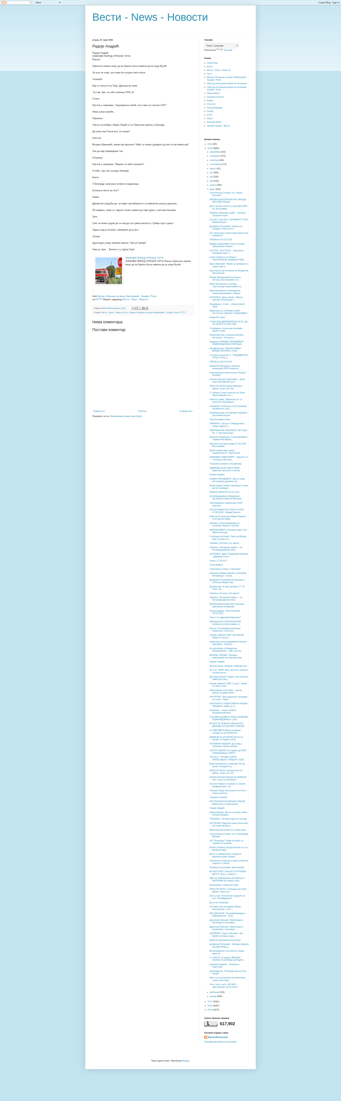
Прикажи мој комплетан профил (220, 1042)
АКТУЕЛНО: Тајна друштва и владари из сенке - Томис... (228, 698)
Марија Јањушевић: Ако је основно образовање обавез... (227, 245)
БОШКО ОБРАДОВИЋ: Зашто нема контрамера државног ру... (227, 480)
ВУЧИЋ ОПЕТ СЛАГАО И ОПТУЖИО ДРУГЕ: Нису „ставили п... (228, 872)
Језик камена (216, 565)
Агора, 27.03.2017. (219, 560)
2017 (210, 1001)
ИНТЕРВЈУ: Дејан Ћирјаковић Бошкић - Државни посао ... (229, 555)
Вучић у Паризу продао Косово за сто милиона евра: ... (229, 848)
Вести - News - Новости (150, 17)
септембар (215, 164)
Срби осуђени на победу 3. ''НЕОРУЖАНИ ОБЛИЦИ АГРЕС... (228, 258)
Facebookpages (215, 108)
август (213, 168)
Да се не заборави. (219, 902)
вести (210, 66)
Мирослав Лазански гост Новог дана (228, 830)
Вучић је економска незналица (225, 940)
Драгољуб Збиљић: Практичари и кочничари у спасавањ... (226, 921)
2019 (210, 144)
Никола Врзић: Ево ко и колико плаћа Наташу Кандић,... (228, 813)
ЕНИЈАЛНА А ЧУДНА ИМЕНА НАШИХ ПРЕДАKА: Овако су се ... (229, 704)
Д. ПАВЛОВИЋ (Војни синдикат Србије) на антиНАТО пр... (225, 731)
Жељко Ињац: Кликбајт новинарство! (228, 666)
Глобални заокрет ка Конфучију (226, 464)
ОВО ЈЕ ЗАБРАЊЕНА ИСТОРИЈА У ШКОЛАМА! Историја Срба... (227, 879)
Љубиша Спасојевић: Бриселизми (227, 867)
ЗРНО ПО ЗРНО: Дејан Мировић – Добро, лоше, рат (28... (227, 387)
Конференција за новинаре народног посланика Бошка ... (228, 413)
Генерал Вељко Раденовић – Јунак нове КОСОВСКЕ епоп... (227, 380)
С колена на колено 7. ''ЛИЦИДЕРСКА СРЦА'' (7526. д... (229, 356)
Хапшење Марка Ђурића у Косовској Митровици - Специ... (228, 574)
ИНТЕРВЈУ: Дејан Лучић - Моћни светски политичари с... (226, 298)
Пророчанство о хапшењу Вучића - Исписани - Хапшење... (227, 336)
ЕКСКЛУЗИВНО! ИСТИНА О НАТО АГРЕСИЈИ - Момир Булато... (227, 510)
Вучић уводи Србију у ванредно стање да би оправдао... (229, 486)
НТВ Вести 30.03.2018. (221, 239)
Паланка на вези (215, 97)
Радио (210, 100)
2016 (210, 1005)
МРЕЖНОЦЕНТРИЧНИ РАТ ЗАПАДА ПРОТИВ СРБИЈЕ (228, 200)
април (213, 185)
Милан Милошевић (218, 1037)
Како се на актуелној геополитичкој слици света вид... (227, 978)
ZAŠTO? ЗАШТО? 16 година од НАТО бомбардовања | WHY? (228, 751)
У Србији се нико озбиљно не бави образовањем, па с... (227, 393)
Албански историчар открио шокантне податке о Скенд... (229, 861)
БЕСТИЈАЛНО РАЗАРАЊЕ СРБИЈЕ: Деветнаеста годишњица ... (228, 802)
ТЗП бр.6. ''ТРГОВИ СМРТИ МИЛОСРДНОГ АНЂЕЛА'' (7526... (227, 758)
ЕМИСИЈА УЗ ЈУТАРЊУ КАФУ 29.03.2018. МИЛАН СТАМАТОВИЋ (228, 312)
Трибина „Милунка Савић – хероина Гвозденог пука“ (228, 214)
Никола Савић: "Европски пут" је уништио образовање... (226, 400)
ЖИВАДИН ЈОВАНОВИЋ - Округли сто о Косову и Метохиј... (229, 458)
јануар (213, 996)
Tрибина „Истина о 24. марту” (225, 543)
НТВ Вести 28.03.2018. (221, 361)
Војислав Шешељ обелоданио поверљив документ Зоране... (226, 291)
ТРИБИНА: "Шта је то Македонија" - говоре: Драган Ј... (227, 424)
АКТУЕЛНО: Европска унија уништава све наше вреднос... (229, 824)
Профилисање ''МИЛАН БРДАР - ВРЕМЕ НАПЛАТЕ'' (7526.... (226, 349)
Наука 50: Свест (218, 317)
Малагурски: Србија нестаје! (224, 885)
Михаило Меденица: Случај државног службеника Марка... (228, 438)
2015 (210, 1009)
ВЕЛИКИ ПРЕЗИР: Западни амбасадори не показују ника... (226, 656)
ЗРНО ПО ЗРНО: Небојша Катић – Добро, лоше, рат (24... (227, 771)
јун (211, 176)
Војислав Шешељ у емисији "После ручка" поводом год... (227, 765)
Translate (227, 50)
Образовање (213, 93)
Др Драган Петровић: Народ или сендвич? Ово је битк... (226, 227)
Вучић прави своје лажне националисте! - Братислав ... (226, 451)
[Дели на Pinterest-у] (147, 308)
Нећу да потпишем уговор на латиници (227, 83)
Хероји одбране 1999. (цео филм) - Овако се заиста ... (227, 636)
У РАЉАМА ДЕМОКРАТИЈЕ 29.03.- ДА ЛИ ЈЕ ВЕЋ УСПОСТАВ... (229, 322)
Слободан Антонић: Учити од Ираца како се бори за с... (228, 537)
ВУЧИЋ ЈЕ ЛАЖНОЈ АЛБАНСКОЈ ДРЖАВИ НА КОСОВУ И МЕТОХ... (228, 724)
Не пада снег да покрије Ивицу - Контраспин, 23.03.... (226, 907)
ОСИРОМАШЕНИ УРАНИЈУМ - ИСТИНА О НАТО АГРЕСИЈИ (225, 497)
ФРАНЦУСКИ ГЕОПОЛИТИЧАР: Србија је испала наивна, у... (226, 622)
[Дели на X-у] (140, 308)
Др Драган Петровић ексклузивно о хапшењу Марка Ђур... (227, 581)
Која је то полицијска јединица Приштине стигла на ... (225, 629)
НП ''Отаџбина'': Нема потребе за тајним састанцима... (226, 841)
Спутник (211, 104)
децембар (215, 152)
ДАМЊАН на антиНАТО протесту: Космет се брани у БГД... (226, 738)
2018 (210, 148)
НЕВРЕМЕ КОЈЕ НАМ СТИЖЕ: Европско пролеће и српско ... (226, 469)
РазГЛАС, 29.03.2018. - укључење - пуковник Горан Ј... (227, 251)
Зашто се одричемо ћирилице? (225, 617)
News (209, 118)
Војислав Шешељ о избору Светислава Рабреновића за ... (226, 285)
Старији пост (186, 411)
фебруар (215, 992)
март (212, 189)
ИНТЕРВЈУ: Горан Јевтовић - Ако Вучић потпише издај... (226, 934)
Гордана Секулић (218, 797)
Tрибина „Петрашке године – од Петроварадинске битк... (226, 548)
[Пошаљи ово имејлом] (133, 308)
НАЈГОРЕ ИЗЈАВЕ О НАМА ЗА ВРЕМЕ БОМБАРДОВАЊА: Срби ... (229, 718)
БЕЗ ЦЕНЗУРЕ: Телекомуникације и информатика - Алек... (227, 914)
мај (212, 181)
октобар (214, 160)
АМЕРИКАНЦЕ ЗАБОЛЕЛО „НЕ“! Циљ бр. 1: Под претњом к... (228, 431)
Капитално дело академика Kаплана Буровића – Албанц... (228, 642)
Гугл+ (126, 312)
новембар (215, 156)
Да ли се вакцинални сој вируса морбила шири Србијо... (225, 855)
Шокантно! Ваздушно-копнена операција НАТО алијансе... (225, 367)
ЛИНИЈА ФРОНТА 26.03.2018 (224, 492)
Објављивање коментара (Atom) (126, 416)
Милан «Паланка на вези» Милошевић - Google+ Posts (127, 296)
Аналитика (212, 63)
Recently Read (214, 122)
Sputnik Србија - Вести (218, 126)
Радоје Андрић (217, 474)
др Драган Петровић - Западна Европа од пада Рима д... (229, 945)
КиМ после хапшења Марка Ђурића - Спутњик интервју (228, 517)
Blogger (186, 1061)
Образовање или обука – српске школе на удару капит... (226, 691)
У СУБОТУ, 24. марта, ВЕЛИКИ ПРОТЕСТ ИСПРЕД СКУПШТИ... (227, 958)
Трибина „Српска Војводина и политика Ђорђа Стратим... (225, 524)
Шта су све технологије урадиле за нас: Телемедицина (227, 897)
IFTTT (99, 299)
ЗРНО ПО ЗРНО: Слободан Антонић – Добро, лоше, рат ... (229, 890)
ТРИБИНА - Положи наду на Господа (228, 819)
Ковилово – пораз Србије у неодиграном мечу (223, 711)
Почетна (142, 411)
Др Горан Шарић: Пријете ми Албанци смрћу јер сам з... (229, 678)
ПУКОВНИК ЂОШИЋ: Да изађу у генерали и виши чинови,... (226, 745)
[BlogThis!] (137, 308)
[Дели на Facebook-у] (143, 308)
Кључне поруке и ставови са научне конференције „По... (228, 785)
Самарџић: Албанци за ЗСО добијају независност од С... (228, 407)
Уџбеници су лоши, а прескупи (225, 569)
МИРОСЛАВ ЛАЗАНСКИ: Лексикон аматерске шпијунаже (227, 605)
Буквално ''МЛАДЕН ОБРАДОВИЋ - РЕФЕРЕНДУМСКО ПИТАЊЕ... (227, 342)
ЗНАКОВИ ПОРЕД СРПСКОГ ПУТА (144, 258)
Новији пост (99, 411)
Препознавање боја (220, 419)
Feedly (210, 111)
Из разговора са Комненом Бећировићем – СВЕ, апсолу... (226, 649)
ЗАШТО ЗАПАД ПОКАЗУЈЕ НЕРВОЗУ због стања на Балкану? (228, 778)
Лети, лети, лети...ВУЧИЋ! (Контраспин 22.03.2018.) (224, 985)
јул (211, 172)
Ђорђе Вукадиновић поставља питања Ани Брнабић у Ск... (225, 278)
